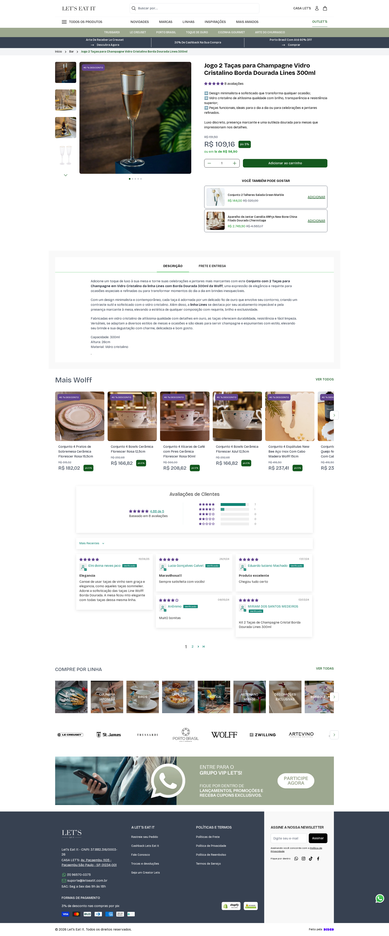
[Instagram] (303, 858)
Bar (71, 51)
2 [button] (192, 646)
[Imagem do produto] (79, 416)
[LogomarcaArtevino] (301, 735)
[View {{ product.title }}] (215, 197)
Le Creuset (138, 32)
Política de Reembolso (211, 855)
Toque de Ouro (197, 32)
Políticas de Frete (208, 837)
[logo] (79, 8)
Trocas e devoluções (145, 863)
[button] (104, 44)
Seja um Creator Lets (145, 872)
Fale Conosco (140, 855)
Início (58, 51)
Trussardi (112, 32)
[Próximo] (65, 175)
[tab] (129, 179)
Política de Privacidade (211, 846)
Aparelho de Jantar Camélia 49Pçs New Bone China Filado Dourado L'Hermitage (262, 218)
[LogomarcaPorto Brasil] (186, 735)
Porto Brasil (166, 32)
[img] (89, 559)
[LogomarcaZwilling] (263, 735)
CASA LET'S (302, 8)
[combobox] (194, 8)
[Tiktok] (310, 858)
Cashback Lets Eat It (145, 846)
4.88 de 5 (157, 511)
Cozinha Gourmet (231, 32)
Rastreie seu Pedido (144, 837)
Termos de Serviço (208, 863)
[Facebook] (318, 858)
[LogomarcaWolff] (224, 735)
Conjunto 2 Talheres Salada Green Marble (256, 195)
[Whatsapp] (296, 858)
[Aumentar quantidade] (234, 163)
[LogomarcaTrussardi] (147, 735)
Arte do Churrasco (270, 32)
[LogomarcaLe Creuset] (70, 735)
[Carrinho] (325, 8)
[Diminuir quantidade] (209, 163)
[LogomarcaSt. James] (109, 735)
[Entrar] (316, 8)
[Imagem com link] (194, 781)
